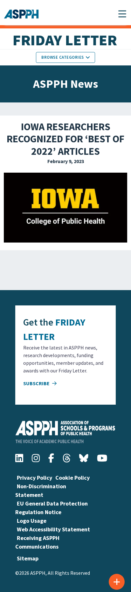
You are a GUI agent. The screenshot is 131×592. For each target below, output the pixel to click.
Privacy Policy (34, 477)
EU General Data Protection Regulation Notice (51, 508)
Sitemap (27, 558)
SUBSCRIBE (37, 383)
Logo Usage (31, 520)
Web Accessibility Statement (53, 529)
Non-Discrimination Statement (40, 490)
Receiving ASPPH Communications (37, 542)
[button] (122, 14)
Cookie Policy (72, 477)
